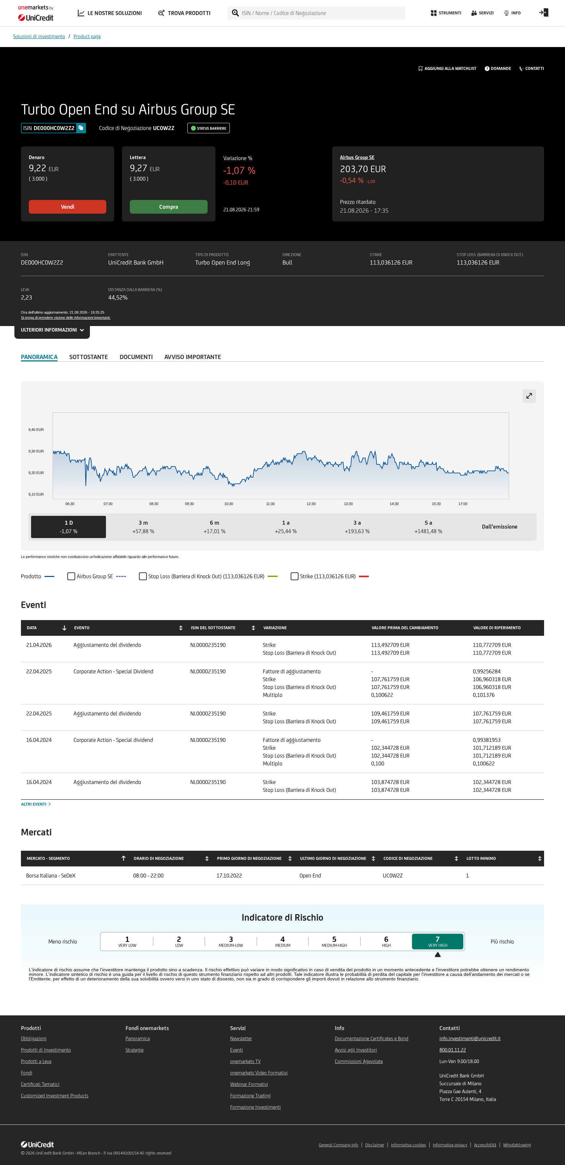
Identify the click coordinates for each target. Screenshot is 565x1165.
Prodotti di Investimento (46, 1050)
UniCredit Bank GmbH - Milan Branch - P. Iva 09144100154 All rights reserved (103, 1153)
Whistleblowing (517, 1144)
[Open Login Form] (543, 14)
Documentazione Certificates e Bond (371, 1038)
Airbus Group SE (357, 157)
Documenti (136, 356)
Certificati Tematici (40, 1084)
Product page (87, 36)
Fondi (26, 1072)
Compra (168, 207)
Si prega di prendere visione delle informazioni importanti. (66, 318)
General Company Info (338, 1144)
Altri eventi (34, 804)
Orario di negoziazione (159, 858)
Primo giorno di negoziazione (249, 858)
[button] (68, 527)
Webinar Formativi (249, 1084)
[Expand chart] (529, 396)
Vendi (67, 207)
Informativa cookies (408, 1144)
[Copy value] (80, 127)
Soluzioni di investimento (39, 36)
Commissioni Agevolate (359, 1061)
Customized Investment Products (54, 1095)
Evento (82, 627)
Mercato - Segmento (48, 858)
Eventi (236, 1050)
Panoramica (39, 356)
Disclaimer (374, 1144)
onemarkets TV (245, 1061)
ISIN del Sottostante (213, 627)
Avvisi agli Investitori (356, 1050)
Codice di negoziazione (408, 858)
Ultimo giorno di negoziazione (333, 858)
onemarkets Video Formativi (259, 1072)
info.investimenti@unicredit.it (470, 1038)
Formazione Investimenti (255, 1107)
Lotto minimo (481, 858)
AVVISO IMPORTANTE (192, 356)
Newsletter (241, 1038)
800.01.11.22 (452, 1050)
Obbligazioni (33, 1038)
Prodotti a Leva (36, 1061)
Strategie (135, 1050)
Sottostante (88, 356)
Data (32, 627)
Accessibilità (485, 1144)
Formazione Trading (250, 1095)
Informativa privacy (450, 1144)
